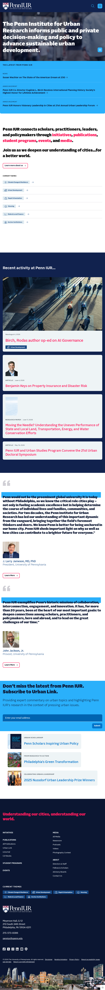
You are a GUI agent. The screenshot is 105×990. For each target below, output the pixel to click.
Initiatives (8, 833)
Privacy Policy (74, 959)
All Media (56, 837)
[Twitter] (8, 949)
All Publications (9, 844)
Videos (55, 849)
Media (56, 833)
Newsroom (57, 841)
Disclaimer (48, 959)
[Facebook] (4, 949)
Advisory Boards (59, 872)
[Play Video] (100, 49)
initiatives (62, 135)
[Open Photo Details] (102, 987)
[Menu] (100, 6)
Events (6, 871)
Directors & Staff (60, 864)
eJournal (6, 852)
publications (85, 135)
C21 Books (7, 856)
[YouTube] (21, 949)
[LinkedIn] (17, 949)
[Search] (92, 6)
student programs (19, 141)
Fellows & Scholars (60, 868)
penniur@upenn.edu (13, 938)
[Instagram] (12, 949)
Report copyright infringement (24, 962)
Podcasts (56, 845)
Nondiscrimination (60, 959)
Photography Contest (62, 853)
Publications (9, 840)
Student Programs (12, 863)
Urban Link (7, 848)
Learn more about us (14, 166)
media (66, 141)
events (44, 141)
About (56, 860)
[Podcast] (26, 949)
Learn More (10, 575)
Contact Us (57, 876)
